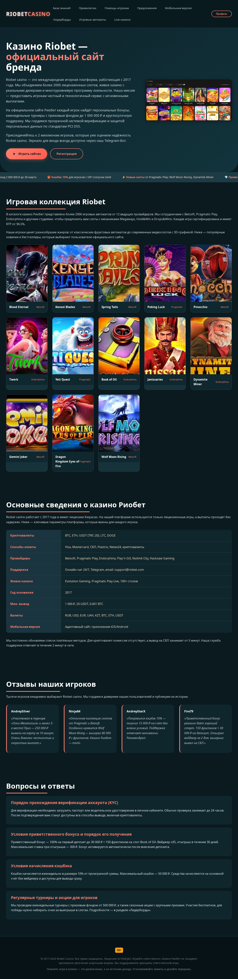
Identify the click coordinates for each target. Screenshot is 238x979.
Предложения (147, 8)
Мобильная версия (178, 8)
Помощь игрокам (117, 8)
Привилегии (87, 8)
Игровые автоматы (92, 19)
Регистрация (67, 154)
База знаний (61, 8)
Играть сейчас (29, 154)
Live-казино (122, 19)
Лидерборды (62, 19)
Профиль (221, 13)
